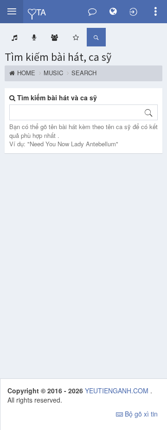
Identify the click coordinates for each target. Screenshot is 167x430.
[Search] (148, 112)
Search (83, 73)
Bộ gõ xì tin (140, 413)
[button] (11, 11)
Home (26, 73)
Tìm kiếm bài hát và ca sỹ (56, 97)
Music (53, 73)
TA (41, 11)
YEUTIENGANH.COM (117, 390)
